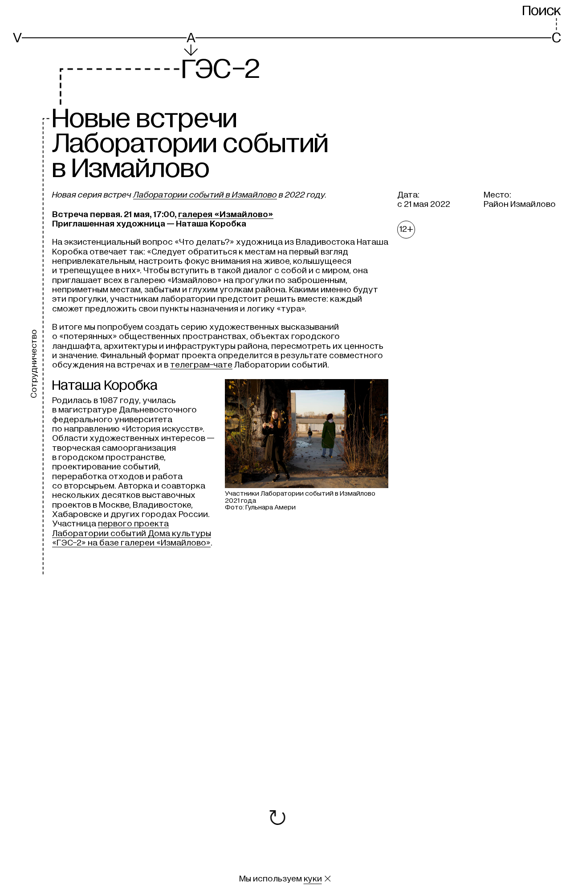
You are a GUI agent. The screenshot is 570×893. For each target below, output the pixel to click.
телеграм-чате (201, 365)
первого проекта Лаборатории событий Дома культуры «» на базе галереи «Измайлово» (131, 533)
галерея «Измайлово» (225, 214)
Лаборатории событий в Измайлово (205, 195)
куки (313, 879)
